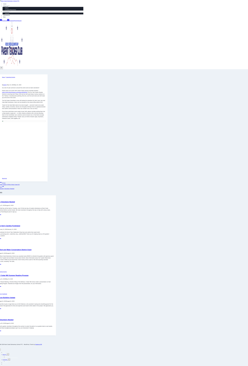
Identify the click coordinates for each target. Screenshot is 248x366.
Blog (4, 17)
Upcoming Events (10, 77)
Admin (5, 85)
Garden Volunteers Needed (7, 187)
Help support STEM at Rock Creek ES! (10, 183)
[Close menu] (0, 350)
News (3, 77)
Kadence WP (38, 344)
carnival (4, 178)
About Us (6, 7)
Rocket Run (7, 13)
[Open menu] (1, 67)
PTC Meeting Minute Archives (10, 9)
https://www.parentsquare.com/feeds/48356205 (14, 92)
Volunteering (6, 15)
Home (4, 4)
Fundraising (5, 359)
